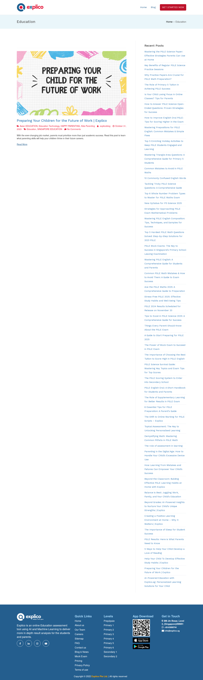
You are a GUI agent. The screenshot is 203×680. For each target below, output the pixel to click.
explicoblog (105, 125)
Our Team (80, 629)
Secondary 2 (110, 656)
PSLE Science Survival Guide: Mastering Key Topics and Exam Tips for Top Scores (164, 368)
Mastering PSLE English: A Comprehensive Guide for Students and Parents (163, 263)
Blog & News (82, 652)
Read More (22, 144)
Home (143, 7)
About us (79, 625)
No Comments (74, 129)
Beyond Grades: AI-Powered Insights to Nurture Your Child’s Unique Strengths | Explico (164, 506)
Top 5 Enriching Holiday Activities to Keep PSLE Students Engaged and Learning (163, 145)
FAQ (77, 643)
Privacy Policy (82, 665)
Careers (79, 634)
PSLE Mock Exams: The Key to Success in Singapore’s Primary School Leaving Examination (165, 250)
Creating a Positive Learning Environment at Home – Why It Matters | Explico (161, 520)
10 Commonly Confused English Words (165, 178)
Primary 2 (109, 629)
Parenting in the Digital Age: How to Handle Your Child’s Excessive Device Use (164, 455)
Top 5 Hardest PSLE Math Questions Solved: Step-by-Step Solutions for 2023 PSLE (164, 236)
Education (31, 129)
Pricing (78, 660)
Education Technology (49, 125)
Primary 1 (109, 625)
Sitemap (79, 638)
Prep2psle (109, 621)
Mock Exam (81, 656)
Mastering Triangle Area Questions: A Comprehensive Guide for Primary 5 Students (164, 158)
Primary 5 (109, 643)
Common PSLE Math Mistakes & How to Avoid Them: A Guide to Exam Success (164, 277)
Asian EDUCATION (29, 125)
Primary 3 (109, 634)
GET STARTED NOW (173, 7)
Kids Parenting (88, 125)
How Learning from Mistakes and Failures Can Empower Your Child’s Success (163, 469)
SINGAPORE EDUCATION (49, 129)
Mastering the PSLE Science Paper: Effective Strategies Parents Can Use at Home (164, 55)
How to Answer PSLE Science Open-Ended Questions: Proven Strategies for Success (164, 108)
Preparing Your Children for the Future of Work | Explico (62, 121)
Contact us (80, 647)
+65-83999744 (170, 627)
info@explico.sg (172, 630)
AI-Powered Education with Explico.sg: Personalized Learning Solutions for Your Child (162, 582)
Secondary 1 (110, 652)
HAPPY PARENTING (70, 125)
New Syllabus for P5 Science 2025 (163, 203)
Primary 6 (109, 647)
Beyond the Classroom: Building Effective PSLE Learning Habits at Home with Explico (163, 483)
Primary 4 (109, 638)
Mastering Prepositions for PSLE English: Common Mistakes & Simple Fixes (164, 131)
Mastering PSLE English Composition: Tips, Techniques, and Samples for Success (164, 222)
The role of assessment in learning (163, 446)
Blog (153, 7)
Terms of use (81, 669)
